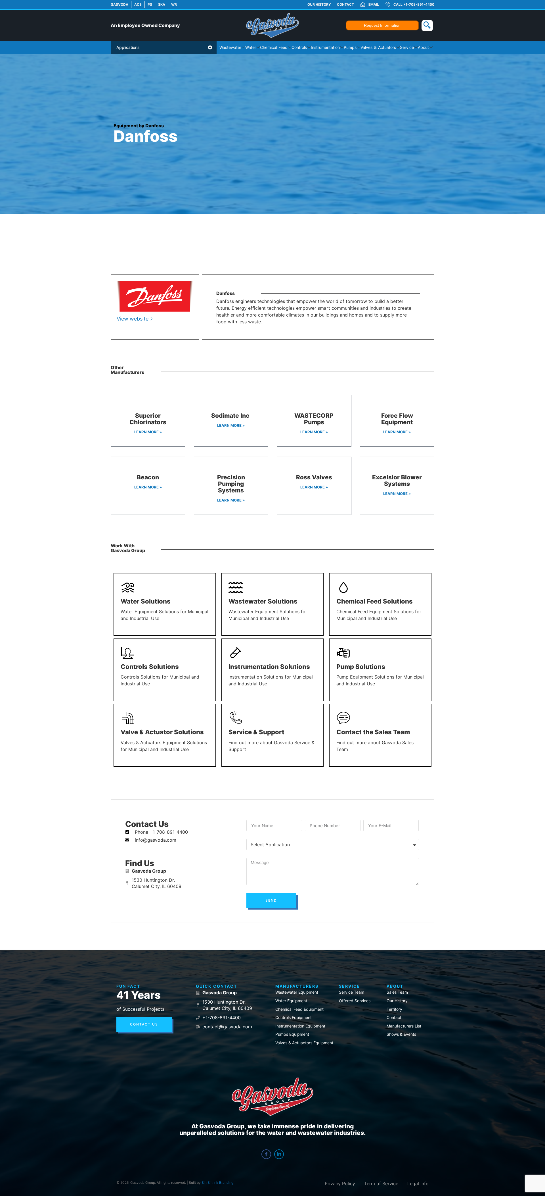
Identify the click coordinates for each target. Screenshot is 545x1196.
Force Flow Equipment (397, 419)
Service (407, 47)
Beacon (148, 477)
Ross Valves (314, 477)
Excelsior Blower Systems (397, 480)
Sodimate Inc (231, 415)
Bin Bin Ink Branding (217, 1182)
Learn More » (148, 432)
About (423, 47)
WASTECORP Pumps (314, 419)
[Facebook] (266, 1154)
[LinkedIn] (279, 1154)
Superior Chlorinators (147, 419)
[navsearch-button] (427, 25)
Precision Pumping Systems (231, 484)
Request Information (382, 25)
